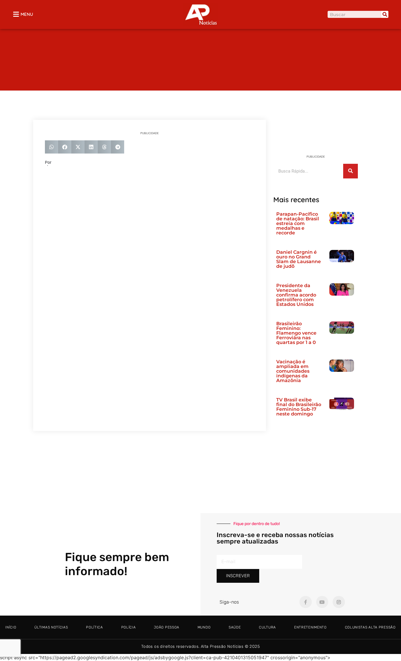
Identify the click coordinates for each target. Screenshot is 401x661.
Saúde (235, 627)
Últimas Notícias (51, 627)
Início (10, 627)
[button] (51, 147)
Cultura (267, 627)
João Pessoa (166, 627)
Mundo (204, 627)
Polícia (128, 627)
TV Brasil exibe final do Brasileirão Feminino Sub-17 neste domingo (298, 407)
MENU (27, 14)
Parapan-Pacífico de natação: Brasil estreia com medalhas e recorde (297, 223)
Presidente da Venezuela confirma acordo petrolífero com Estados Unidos (296, 295)
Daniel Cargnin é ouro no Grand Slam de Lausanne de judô (298, 259)
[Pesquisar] (384, 14)
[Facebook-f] (305, 602)
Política (94, 627)
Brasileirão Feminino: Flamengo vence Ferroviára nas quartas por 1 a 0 (296, 333)
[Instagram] (339, 602)
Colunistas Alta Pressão (370, 627)
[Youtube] (322, 602)
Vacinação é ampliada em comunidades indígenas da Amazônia (292, 371)
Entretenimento (310, 627)
